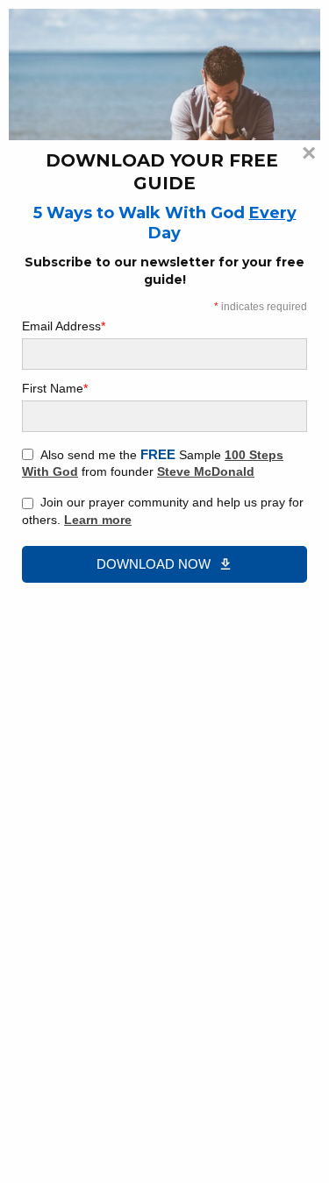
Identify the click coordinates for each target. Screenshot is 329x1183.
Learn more (98, 520)
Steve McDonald (205, 471)
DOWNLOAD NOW (154, 563)
